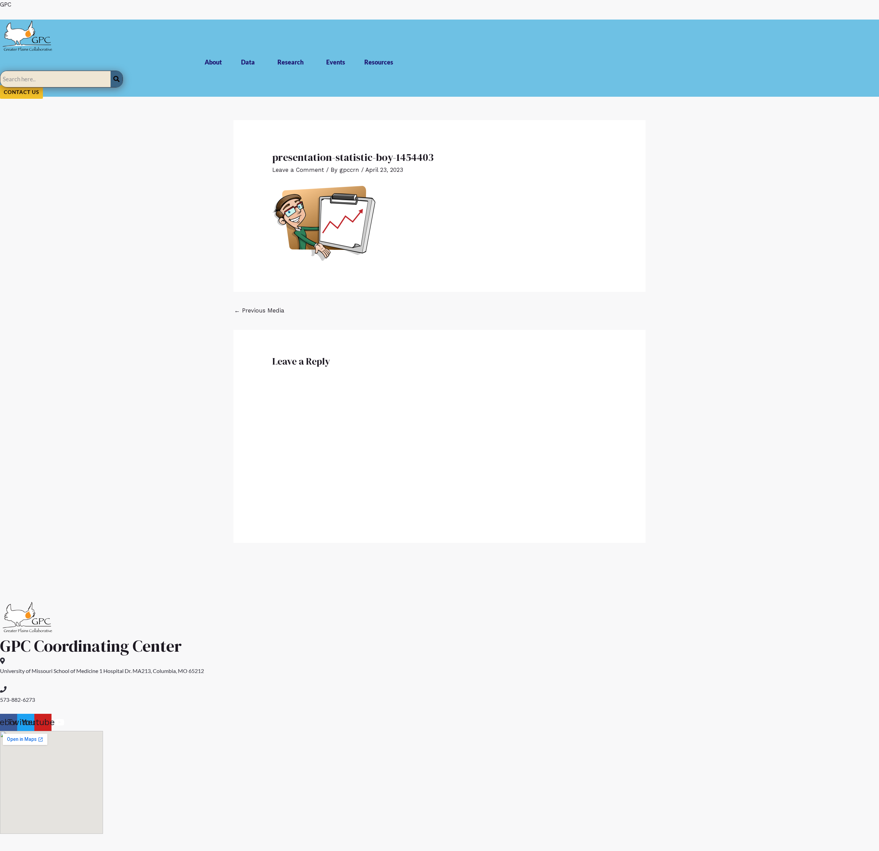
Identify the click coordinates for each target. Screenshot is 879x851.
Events (335, 62)
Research (290, 62)
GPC (5, 4)
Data (248, 62)
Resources (378, 62)
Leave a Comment (298, 169)
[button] (249, 62)
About (213, 62)
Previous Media (259, 310)
